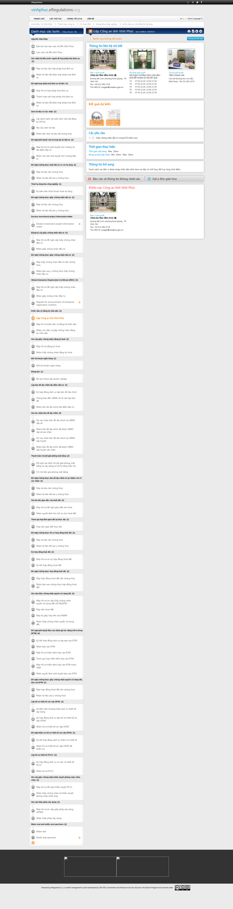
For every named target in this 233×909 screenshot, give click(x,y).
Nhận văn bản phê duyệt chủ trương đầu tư (56, 157)
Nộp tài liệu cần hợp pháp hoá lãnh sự (54, 68)
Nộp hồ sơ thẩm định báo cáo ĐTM (53, 652)
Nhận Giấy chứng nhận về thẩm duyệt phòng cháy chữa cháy (54, 794)
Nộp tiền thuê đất (45, 609)
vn (186, 18)
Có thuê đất (85, 24)
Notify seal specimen (46, 837)
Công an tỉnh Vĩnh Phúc (102, 75)
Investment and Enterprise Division (120, 887)
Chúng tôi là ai (74, 19)
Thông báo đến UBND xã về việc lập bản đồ (55, 399)
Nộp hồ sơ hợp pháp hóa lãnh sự (52, 90)
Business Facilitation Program (146, 887)
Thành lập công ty (66, 24)
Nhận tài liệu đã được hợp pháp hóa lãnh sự (56, 104)
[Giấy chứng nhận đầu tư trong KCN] (93, 138)
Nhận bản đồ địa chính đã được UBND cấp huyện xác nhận (54, 448)
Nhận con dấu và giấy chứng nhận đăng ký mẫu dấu (55, 331)
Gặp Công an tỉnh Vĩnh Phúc (50, 318)
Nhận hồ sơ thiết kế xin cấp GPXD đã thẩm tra (54, 747)
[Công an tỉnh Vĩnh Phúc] (103, 59)
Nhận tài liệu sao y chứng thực (51, 695)
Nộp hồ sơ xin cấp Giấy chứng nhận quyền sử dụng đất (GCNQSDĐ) (53, 602)
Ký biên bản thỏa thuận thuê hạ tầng (54, 191)
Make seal (41, 831)
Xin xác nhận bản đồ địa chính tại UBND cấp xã (55, 422)
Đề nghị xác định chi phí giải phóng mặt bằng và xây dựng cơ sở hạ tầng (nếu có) (56, 464)
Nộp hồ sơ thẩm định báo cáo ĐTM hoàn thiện (56, 666)
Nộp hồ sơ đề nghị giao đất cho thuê (54, 507)
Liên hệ (90, 19)
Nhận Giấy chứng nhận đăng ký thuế (54, 352)
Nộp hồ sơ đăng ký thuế (48, 346)
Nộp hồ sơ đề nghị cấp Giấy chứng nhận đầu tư (55, 241)
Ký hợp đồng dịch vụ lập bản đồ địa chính (56, 391)
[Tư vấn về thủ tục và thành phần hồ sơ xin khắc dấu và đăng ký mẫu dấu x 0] (97, 117)
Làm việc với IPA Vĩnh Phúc (49, 52)
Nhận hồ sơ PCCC (45, 770)
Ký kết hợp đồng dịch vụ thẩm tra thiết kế (56, 739)
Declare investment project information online (55, 225)
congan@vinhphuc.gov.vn (112, 87)
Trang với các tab (195, 38)
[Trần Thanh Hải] (181, 59)
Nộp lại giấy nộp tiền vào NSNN (51, 615)
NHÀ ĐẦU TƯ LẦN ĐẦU (41, 24)
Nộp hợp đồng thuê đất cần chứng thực (55, 578)
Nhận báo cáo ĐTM (45, 646)
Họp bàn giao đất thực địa (49, 526)
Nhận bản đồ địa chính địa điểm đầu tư (55, 406)
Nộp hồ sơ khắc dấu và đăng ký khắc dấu (56, 324)
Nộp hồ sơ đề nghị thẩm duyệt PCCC (54, 786)
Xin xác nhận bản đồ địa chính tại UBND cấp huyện (55, 439)
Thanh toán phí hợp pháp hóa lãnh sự (54, 96)
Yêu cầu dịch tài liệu (45, 127)
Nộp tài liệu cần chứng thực (49, 171)
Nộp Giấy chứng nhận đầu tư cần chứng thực (55, 263)
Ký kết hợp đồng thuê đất (48, 565)
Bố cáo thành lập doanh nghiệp (51, 378)
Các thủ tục (56, 19)
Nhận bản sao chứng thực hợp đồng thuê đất (56, 586)
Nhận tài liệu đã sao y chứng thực (52, 177)
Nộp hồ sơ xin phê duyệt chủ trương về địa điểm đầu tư (55, 148)
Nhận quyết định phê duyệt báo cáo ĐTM (56, 673)
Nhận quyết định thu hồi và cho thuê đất (56, 513)
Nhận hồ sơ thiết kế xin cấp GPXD (52, 726)
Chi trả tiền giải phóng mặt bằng (52, 471)
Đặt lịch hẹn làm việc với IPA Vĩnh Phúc (55, 46)
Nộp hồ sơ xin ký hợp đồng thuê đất (54, 559)
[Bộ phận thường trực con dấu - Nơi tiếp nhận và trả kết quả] (142, 59)
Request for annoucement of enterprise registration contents (55, 303)
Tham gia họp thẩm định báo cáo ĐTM (55, 658)
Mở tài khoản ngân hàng (48, 365)
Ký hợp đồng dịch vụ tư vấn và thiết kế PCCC (55, 763)
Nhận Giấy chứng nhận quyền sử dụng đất (55, 623)
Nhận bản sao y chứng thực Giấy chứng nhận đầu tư (55, 272)
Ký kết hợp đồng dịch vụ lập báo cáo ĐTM (56, 640)
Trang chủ (39, 19)
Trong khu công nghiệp (106, 24)
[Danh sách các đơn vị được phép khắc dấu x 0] (113, 117)
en (181, 18)
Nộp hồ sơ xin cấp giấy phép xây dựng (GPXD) (54, 811)
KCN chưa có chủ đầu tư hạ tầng (138, 24)
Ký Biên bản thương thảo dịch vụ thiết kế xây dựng (56, 710)
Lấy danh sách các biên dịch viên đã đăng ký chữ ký (56, 120)
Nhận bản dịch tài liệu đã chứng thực (54, 133)
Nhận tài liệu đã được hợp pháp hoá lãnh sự (56, 76)
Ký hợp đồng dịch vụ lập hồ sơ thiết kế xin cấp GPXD (56, 719)
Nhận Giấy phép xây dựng (48, 818)
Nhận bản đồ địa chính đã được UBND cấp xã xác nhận (54, 430)
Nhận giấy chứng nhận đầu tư (50, 248)
